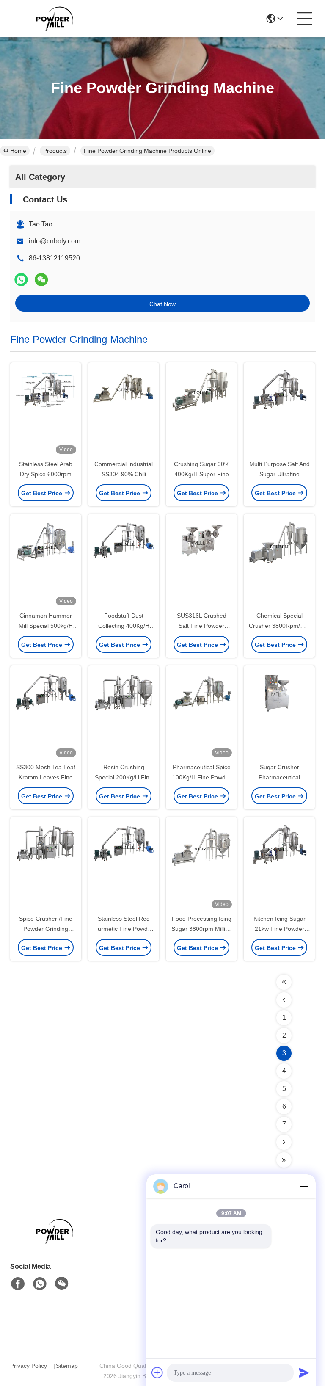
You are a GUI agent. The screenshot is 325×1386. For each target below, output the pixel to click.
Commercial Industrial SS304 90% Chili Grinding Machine (123, 474)
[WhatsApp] (21, 279)
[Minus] (304, 1186)
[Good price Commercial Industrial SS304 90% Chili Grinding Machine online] (123, 411)
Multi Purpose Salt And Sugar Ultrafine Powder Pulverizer (279, 474)
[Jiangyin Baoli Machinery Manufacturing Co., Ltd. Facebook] (17, 1284)
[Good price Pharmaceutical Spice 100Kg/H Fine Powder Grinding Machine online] (201, 715)
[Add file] (157, 1372)
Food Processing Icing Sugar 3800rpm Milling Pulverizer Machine (201, 928)
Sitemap (67, 1365)
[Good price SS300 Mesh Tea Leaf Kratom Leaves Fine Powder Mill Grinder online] (45, 715)
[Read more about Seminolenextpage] (284, 982)
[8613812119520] (39, 1284)
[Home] (56, 1241)
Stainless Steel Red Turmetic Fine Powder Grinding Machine (123, 928)
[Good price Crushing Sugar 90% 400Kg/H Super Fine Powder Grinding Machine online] (201, 411)
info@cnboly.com (54, 241)
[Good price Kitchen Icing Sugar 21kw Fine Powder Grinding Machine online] (279, 866)
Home (18, 150)
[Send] (304, 1372)
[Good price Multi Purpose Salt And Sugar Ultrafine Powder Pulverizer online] (279, 411)
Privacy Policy (28, 1365)
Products (55, 150)
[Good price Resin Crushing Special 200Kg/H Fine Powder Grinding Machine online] (123, 715)
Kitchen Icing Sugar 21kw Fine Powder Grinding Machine (279, 928)
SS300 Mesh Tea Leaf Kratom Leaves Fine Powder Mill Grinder (45, 777)
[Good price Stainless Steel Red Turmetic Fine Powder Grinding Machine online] (123, 866)
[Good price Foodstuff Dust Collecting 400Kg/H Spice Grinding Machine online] (123, 563)
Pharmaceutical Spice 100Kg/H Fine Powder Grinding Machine (201, 777)
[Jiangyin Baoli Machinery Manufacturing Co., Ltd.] (56, 18)
